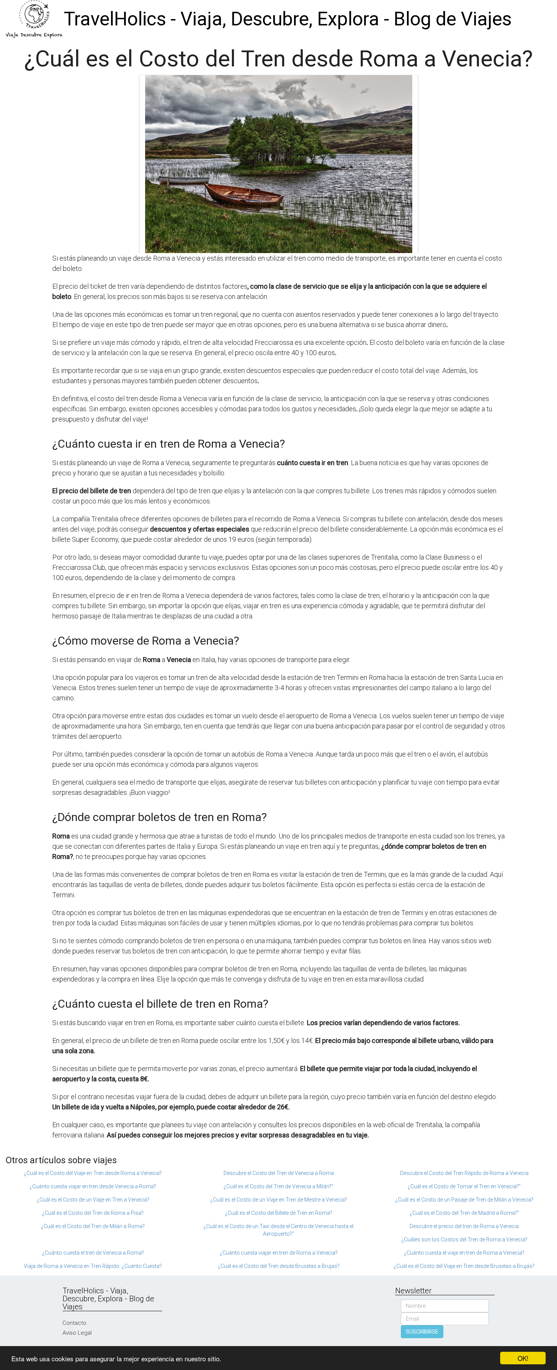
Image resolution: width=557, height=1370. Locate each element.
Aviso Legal (77, 1332)
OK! (523, 1358)
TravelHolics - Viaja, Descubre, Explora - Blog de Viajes (288, 19)
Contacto (74, 1323)
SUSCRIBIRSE (422, 1332)
